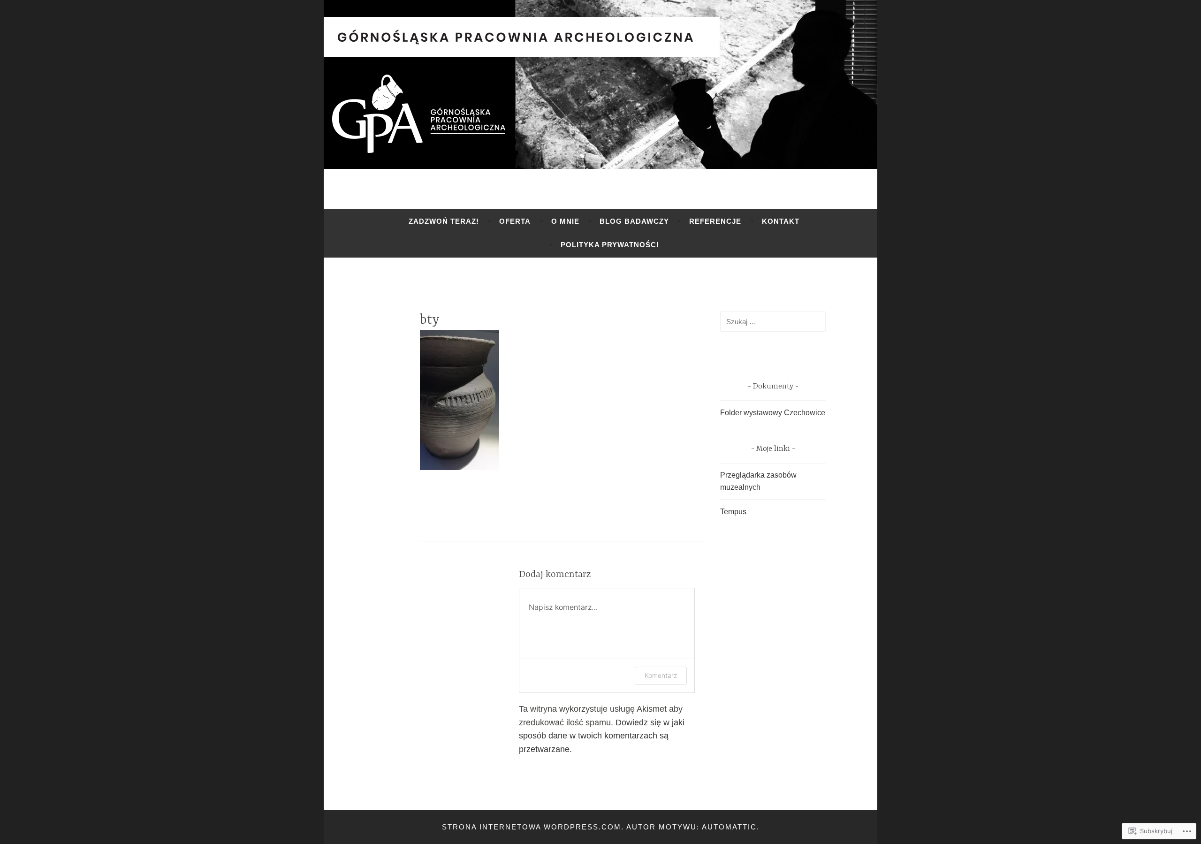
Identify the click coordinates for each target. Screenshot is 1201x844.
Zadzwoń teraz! (444, 221)
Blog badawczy (634, 221)
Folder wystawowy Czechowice (772, 413)
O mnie (565, 221)
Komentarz (661, 675)
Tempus (733, 512)
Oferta (515, 221)
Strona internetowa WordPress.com (531, 827)
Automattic (729, 827)
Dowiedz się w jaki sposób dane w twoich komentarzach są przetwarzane (601, 736)
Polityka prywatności (610, 245)
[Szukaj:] (773, 322)
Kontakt (780, 221)
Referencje (715, 221)
